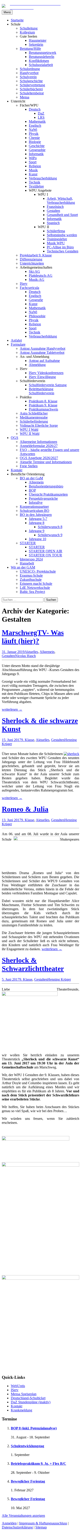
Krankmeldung (21, 1410)
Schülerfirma (56, 231)
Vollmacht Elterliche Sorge (39, 425)
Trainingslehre (57, 239)
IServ (23, 284)
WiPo (33, 158)
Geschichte (37, 146)
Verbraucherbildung (43, 178)
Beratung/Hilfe (30, 48)
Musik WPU (56, 243)
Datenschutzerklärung (17, 1527)
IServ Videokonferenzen (46, 373)
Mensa (24, 97)
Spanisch (53, 223)
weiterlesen (12, 709)
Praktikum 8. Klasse (43, 401)
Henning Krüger (59, 979)
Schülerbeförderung (34, 421)
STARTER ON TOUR (45, 555)
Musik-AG (36, 279)
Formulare (18, 344)
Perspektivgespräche (43, 498)
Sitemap (41, 1527)
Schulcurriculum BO (34, 511)
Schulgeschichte (31, 81)
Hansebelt (27, 563)
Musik (33, 170)
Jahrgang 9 (36, 531)
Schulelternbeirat (32, 93)
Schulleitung (29, 28)
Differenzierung (31, 259)
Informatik (36, 154)
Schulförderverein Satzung (48, 385)
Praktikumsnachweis (43, 409)
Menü (7, 12)
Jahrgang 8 (36, 523)
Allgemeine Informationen (38, 442)
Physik (33, 134)
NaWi (33, 130)
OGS (14, 438)
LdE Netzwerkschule (35, 588)
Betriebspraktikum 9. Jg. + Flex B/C (38, 1463)
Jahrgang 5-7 (38, 519)
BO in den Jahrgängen (36, 515)
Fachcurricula (29, 288)
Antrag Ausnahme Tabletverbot (42, 352)
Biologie (35, 142)
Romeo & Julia (25, 809)
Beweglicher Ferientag (28, 1481)
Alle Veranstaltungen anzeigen (23, 1515)
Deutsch (34, 109)
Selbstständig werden (62, 235)
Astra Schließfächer (34, 413)
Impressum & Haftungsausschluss (43, 1523)
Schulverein (28, 77)
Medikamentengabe (34, 417)
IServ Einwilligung (42, 377)
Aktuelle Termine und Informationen (46, 462)
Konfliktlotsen (39, 61)
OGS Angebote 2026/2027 (39, 458)
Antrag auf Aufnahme (44, 361)
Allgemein (36, 482)
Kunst (33, 174)
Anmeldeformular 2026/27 (39, 446)
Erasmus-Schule (31, 575)
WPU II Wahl (29, 433)
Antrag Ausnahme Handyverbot (42, 348)
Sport (32, 162)
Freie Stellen (29, 466)
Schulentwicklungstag (27, 1446)
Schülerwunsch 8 (50, 527)
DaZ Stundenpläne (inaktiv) (30, 1402)
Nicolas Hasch (25, 656)
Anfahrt (16, 340)
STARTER (28, 543)
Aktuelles (31, 652)
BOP (32, 490)
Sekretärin (36, 44)
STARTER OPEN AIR (45, 551)
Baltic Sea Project (32, 592)
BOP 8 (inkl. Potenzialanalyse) (34, 1428)
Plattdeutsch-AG (40, 275)
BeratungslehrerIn (41, 57)
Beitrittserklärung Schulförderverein (41, 391)
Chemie (34, 138)
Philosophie (37, 316)
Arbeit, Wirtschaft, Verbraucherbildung (61, 200)
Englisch (35, 125)
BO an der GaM (31, 478)
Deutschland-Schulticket (28, 1398)
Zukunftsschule (31, 579)
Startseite (17, 20)
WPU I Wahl (29, 429)
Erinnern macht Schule (36, 583)
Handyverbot (29, 73)
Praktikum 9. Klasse (43, 405)
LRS (41, 117)
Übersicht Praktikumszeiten (48, 494)
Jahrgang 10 (37, 539)
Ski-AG (34, 271)
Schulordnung (30, 69)
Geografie (36, 300)
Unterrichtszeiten (32, 263)
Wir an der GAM (23, 567)
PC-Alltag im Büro (60, 247)
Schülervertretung (32, 85)
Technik (34, 182)
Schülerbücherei (31, 89)
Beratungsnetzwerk (42, 52)
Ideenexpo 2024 (31, 559)
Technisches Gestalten (62, 251)
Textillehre (36, 186)
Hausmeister (37, 40)
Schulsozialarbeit (41, 65)
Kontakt (16, 470)
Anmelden (9, 1523)
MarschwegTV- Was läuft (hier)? (33, 636)
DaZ (41, 113)
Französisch (55, 207)
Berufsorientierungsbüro (46, 486)
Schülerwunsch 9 (50, 535)
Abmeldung (37, 365)
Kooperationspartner (34, 506)
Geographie (37, 150)
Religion (35, 166)
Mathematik (37, 121)
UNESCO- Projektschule (38, 571)
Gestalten (53, 211)
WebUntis (18, 1386)
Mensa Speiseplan (23, 1394)
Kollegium (27, 32)
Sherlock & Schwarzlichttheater (33, 964)
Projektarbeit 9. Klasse (36, 255)
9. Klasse (27, 740)
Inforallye (36, 502)
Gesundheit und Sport (62, 215)
